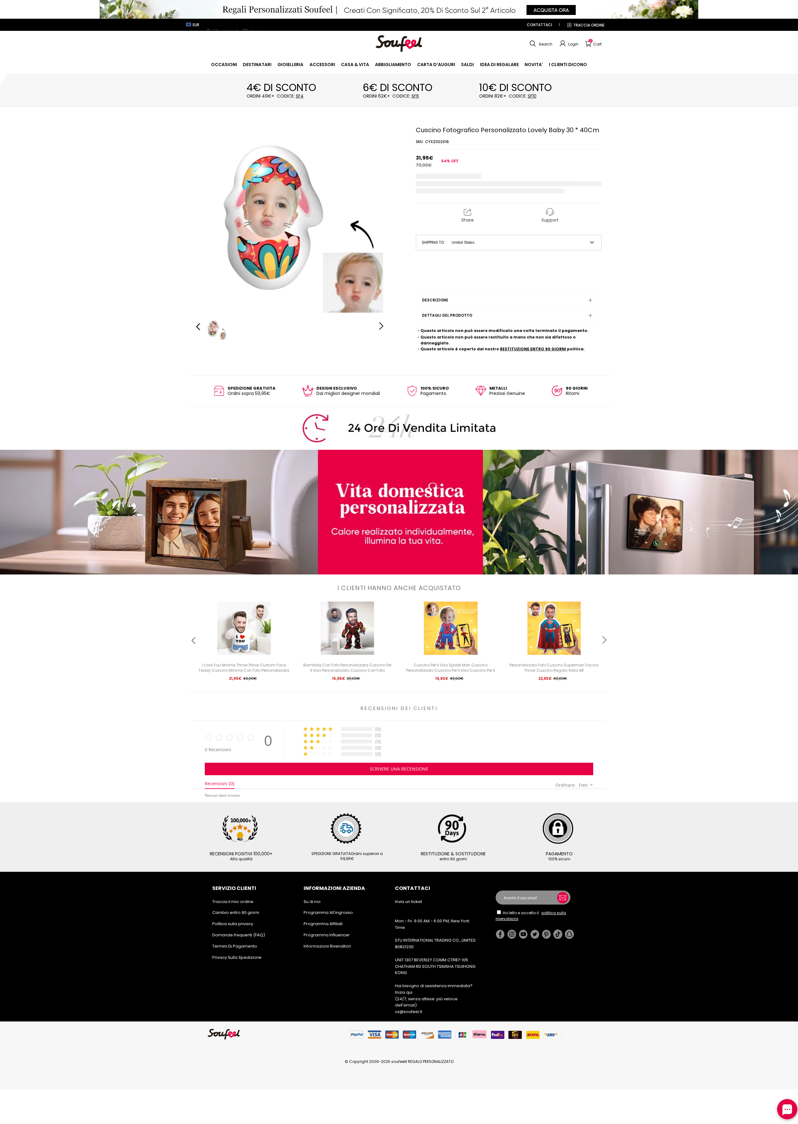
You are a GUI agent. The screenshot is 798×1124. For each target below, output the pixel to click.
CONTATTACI (539, 24)
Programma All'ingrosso (328, 912)
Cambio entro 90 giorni (235, 912)
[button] (540, 43)
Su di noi (312, 902)
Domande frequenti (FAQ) (238, 935)
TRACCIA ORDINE (588, 25)
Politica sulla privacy (232, 924)
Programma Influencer (327, 935)
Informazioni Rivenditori (327, 946)
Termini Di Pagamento (234, 946)
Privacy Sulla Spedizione (237, 957)
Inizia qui (403, 992)
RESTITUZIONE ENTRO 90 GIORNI (533, 349)
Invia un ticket (408, 902)
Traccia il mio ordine (232, 902)
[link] (224, 64)
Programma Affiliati (323, 924)
